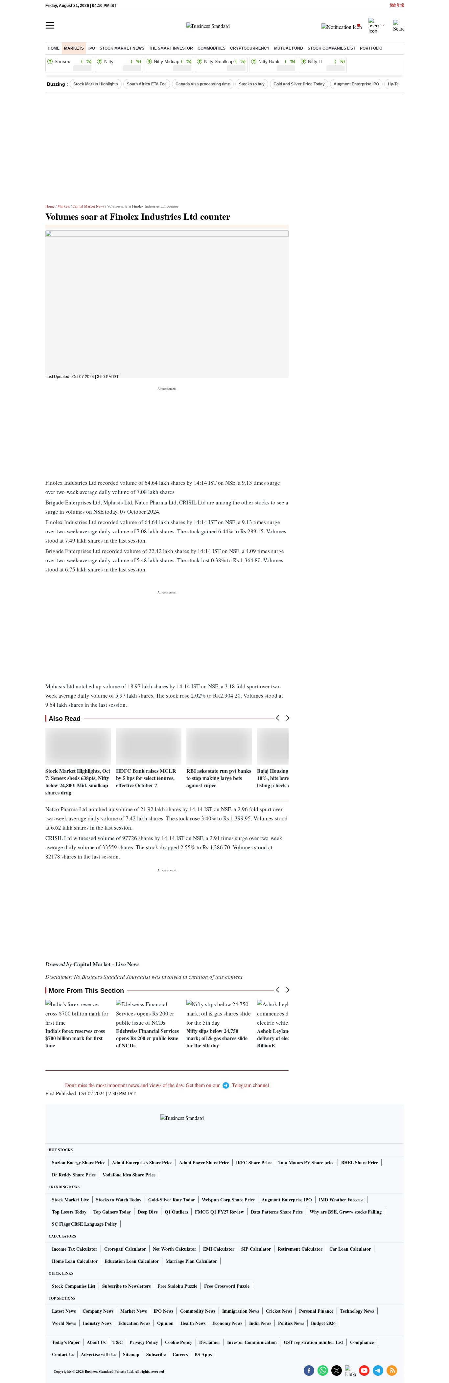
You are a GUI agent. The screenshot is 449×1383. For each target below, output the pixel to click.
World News (64, 1323)
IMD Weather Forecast (341, 1199)
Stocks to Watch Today (118, 1199)
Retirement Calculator (300, 1248)
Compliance (362, 1342)
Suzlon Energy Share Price (78, 1162)
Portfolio (371, 48)
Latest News (64, 1310)
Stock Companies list (331, 48)
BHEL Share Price (359, 1162)
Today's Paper (66, 1342)
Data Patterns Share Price (277, 1211)
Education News (134, 1323)
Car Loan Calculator (350, 1248)
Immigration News (240, 1310)
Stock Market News (122, 48)
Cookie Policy (178, 1342)
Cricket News (279, 1310)
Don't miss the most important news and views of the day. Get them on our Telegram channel (167, 1085)
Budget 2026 (323, 1323)
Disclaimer (209, 1342)
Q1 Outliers (176, 1211)
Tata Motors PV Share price (306, 1162)
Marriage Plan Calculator (191, 1261)
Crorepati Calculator (125, 1248)
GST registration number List (313, 1342)
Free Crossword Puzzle (226, 1286)
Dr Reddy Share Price (74, 1174)
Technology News (357, 1310)
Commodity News (197, 1310)
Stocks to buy (252, 84)
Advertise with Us (98, 1354)
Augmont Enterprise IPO (356, 84)
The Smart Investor (171, 48)
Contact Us (63, 1354)
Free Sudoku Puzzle (177, 1286)
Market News (133, 1310)
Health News (192, 1323)
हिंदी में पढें (397, 5)
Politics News (291, 1323)
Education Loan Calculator (132, 1261)
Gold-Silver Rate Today (171, 1199)
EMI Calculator (218, 1248)
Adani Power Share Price (204, 1162)
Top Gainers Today (112, 1211)
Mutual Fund (288, 48)
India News (260, 1323)
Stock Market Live (70, 1199)
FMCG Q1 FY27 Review (219, 1211)
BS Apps (203, 1354)
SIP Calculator (256, 1248)
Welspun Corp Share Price (228, 1199)
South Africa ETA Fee (147, 84)
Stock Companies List (73, 1286)
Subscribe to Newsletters (126, 1286)
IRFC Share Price (254, 1162)
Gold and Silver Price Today (299, 84)
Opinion (165, 1323)
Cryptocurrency (250, 48)
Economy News (227, 1323)
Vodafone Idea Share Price (129, 1174)
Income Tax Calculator (74, 1248)
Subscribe (156, 1354)
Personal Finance (316, 1310)
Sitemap (131, 1354)
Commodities (211, 48)
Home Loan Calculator (75, 1261)
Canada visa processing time (203, 84)
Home (53, 48)
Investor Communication (252, 1342)
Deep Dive (148, 1211)
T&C (117, 1342)
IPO (91, 48)
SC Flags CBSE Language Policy (84, 1223)
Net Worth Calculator (174, 1248)
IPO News (163, 1310)
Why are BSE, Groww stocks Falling (346, 1211)
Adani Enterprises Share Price (142, 1162)
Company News (98, 1310)
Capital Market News (88, 206)
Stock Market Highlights (95, 84)
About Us (96, 1342)
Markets (74, 48)
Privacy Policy (144, 1342)
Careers (180, 1354)
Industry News (97, 1323)
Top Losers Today (69, 1211)
